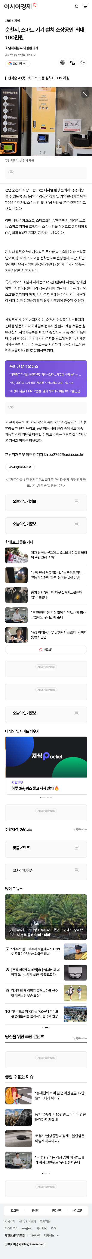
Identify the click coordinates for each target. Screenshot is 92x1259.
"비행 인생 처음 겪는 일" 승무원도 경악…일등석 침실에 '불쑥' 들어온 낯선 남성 (57, 575)
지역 (17, 21)
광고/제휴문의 (27, 1221)
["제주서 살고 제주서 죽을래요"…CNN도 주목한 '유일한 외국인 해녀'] (75, 958)
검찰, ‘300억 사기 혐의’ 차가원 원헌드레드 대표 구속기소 (41, 383)
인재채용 (45, 1221)
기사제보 (41, 1228)
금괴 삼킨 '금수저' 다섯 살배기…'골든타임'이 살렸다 (56, 595)
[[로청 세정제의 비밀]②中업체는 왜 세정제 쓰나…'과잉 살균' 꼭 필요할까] (75, 979)
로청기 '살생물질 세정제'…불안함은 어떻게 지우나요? (60, 1138)
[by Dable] (80, 1038)
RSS (53, 1228)
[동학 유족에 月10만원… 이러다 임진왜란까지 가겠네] (18, 1125)
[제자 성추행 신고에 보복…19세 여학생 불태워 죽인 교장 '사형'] (16, 562)
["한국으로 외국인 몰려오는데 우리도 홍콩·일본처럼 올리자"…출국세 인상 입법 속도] (75, 1021)
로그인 (15, 1210)
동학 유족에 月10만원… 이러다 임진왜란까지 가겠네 (60, 1117)
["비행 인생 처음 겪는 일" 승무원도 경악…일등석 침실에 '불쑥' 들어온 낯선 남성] (16, 582)
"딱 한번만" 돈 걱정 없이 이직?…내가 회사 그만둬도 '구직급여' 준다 (58, 615)
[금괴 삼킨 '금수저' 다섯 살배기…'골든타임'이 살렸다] (16, 601)
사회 (8, 21)
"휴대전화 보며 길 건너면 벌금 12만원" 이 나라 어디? (60, 1095)
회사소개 (10, 1221)
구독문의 (27, 1228)
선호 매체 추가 (20, 63)
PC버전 (56, 1210)
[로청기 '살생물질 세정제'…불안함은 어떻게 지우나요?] (18, 1146)
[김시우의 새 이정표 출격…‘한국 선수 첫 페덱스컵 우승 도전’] (75, 1000)
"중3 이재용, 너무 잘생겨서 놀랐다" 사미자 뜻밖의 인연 (59, 634)
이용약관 (35, 1235)
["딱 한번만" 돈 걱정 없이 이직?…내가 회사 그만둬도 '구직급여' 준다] (16, 621)
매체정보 (49, 1235)
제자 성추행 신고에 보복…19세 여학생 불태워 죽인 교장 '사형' (59, 555)
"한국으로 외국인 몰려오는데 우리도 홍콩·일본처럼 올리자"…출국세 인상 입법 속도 (34, 1016)
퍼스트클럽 (11, 1228)
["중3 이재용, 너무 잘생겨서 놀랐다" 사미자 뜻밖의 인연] (16, 641)
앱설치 (35, 1210)
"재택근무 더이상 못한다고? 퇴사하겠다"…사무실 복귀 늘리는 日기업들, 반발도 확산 (46, 374)
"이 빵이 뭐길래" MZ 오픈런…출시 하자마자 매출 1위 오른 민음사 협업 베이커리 (46, 391)
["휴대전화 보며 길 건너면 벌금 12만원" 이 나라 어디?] (18, 1103)
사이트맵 (77, 1210)
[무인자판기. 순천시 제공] (46, 121)
